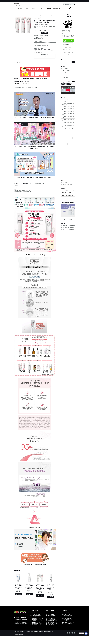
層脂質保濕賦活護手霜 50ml (51, 623)
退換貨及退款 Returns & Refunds (68, 622)
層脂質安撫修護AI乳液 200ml (35, 616)
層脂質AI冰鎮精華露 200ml (35, 614)
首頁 (35, 15)
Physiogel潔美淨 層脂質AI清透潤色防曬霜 (68, 109)
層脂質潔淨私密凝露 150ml (51, 622)
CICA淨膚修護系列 (66, 75)
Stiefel (63, 134)
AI (36, 50)
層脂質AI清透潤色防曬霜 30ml (36, 620)
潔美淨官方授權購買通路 (67, 612)
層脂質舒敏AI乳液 (71, 156)
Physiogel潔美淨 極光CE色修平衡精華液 (68, 129)
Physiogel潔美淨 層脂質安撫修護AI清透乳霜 (68, 114)
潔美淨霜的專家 (65, 198)
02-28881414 (65, 52)
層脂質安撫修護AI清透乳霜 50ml (36, 618)
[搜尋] (74, 4)
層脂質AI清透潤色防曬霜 (66, 142)
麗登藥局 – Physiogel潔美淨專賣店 (68, 227)
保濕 (62, 138)
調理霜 (66, 173)
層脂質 (46, 50)
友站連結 (63, 624)
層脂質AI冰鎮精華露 (65, 140)
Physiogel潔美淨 (64, 101)
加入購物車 (44, 32)
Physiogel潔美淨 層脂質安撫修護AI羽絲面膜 (68, 117)
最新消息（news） (64, 182)
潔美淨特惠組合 (45, 24)
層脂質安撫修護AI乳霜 (65, 150)
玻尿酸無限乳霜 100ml (50, 616)
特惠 (41, 52)
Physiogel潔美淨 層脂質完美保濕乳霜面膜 (68, 120)
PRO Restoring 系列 (67, 70)
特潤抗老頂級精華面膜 (69, 171)
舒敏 (43, 52)
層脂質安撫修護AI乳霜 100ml (35, 619)
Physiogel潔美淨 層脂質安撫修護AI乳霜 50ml (23, 183)
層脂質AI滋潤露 (71, 144)
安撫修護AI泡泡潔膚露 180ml (35, 612)
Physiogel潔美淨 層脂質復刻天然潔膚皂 (68, 123)
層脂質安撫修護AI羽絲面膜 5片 (36, 622)
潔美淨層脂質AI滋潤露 (65, 163)
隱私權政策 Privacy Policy (67, 623)
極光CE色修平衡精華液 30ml (35, 615)
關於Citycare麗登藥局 (66, 618)
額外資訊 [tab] (18, 62)
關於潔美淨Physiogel (66, 614)
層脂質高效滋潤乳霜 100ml (51, 619)
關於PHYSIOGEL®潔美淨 (35, 254)
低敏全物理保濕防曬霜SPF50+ (52, 620)
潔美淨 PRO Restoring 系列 (66, 219)
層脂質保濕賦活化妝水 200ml (51, 612)
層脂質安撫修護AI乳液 (65, 148)
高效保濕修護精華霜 (65, 175)
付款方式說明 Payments (67, 620)
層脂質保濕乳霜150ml (50, 618)
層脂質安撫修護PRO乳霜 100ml (36, 624)
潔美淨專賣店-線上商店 (41, 15)
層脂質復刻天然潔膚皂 (65, 152)
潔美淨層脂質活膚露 (65, 165)
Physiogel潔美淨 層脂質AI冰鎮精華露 (68, 106)
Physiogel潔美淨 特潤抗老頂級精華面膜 (68, 132)
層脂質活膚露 (64, 156)
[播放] (62, 93)
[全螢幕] (74, 93)
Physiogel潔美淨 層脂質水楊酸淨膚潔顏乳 (68, 126)
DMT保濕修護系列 (66, 72)
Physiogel (40, 50)
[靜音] (72, 93)
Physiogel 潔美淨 (49, 15)
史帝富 (66, 138)
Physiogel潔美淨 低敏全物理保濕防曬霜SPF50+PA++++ (68, 104)
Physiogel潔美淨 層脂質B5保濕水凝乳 (68, 111)
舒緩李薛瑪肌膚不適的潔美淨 (67, 195)
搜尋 (73, 61)
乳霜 (43, 50)
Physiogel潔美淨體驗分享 (67, 615)
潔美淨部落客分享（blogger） (67, 184)
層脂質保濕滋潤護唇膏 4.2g (51, 624)
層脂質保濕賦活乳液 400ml (51, 615)
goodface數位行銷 (20, 634)
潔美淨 (38, 52)
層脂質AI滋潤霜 (64, 144)
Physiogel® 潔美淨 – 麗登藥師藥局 (68, 229)
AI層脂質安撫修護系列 (67, 74)
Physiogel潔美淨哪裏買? (67, 619)
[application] (68, 90)
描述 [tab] (14, 62)
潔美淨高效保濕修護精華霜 (66, 169)
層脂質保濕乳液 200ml (50, 614)
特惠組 (63, 171)
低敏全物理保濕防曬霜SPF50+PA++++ (68, 136)
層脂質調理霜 (64, 157)
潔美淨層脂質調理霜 (65, 167)
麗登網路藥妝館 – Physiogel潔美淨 (68, 225)
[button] (28, 8)
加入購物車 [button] (18, 594)
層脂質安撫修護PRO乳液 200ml (36, 623)
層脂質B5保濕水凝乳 (65, 146)
